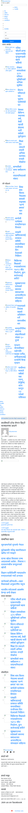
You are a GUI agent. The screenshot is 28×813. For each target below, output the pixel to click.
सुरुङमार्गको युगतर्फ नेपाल (12, 544)
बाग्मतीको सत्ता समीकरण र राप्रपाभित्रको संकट (16, 663)
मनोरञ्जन (6, 15)
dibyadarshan (13, 431)
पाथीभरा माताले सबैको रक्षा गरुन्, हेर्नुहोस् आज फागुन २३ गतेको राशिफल (22, 382)
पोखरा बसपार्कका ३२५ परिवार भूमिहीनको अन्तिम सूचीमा (21, 76)
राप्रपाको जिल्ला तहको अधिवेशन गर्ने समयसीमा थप (21, 314)
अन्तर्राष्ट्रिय (7, 20)
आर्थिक (5, 13)
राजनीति (16, 9)
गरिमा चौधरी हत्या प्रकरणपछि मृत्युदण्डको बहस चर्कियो (21, 55)
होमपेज (15, 7)
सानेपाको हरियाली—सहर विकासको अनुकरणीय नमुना (13, 583)
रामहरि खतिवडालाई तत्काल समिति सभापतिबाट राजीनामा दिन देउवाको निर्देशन (20, 244)
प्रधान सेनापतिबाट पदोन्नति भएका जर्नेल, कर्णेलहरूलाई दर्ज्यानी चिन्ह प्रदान (20, 354)
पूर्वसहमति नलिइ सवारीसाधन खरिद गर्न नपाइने (13, 552)
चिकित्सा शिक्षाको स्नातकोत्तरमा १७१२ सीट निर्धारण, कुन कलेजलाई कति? (20, 269)
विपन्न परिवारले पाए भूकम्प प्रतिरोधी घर (22, 97)
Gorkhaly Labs (19, 811)
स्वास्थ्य (6, 18)
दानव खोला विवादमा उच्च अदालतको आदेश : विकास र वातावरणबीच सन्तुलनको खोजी (13, 563)
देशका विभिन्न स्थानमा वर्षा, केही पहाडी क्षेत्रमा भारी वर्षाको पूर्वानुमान (22, 123)
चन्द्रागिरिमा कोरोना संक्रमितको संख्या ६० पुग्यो (20, 334)
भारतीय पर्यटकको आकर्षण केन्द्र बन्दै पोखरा (12, 591)
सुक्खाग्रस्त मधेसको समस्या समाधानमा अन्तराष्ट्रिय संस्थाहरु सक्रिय (20, 292)
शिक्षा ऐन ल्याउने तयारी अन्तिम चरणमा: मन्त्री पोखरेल (22, 151)
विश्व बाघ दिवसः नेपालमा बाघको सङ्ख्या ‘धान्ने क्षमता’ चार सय (22, 200)
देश (5, 11)
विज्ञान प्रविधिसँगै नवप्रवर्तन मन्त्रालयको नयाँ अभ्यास (13, 574)
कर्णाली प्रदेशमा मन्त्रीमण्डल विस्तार (20, 223)
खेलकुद (6, 16)
